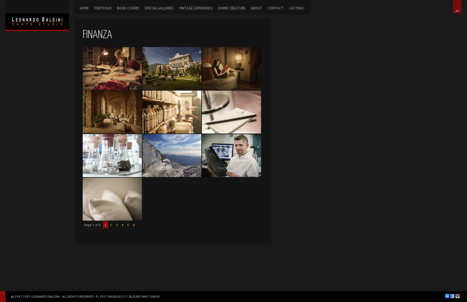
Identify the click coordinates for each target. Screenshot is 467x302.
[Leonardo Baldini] (37, 15)
